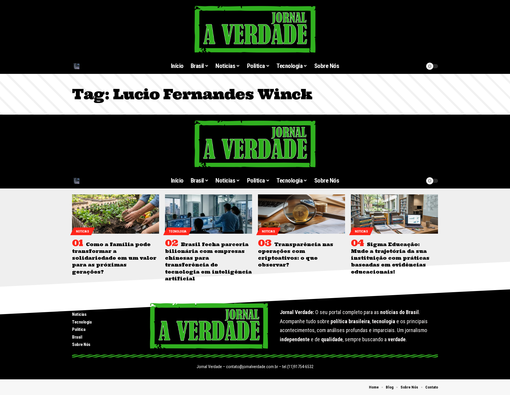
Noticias (82, 231)
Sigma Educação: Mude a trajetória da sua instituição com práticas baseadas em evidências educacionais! (390, 258)
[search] (101, 66)
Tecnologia (178, 231)
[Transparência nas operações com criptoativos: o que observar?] (301, 214)
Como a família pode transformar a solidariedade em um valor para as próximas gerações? (114, 258)
